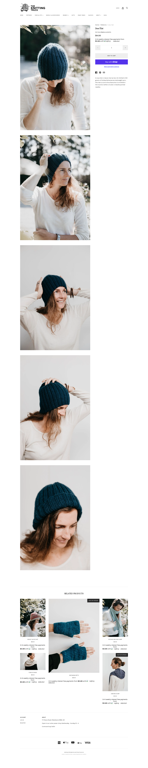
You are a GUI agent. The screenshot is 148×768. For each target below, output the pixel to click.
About (98, 15)
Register (22, 723)
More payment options (111, 66)
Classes (90, 15)
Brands (65, 15)
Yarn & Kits (38, 15)
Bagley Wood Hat (32, 639)
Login (117, 8)
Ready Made (81, 15)
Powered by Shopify (81, 754)
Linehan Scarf (115, 693)
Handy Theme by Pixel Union (69, 754)
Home (21, 15)
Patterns (29, 15)
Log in (22, 720)
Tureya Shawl (33, 672)
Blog (105, 15)
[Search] (127, 8)
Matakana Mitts (74, 675)
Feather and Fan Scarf (115, 639)
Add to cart (111, 55)
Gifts (73, 15)
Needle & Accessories (53, 15)
